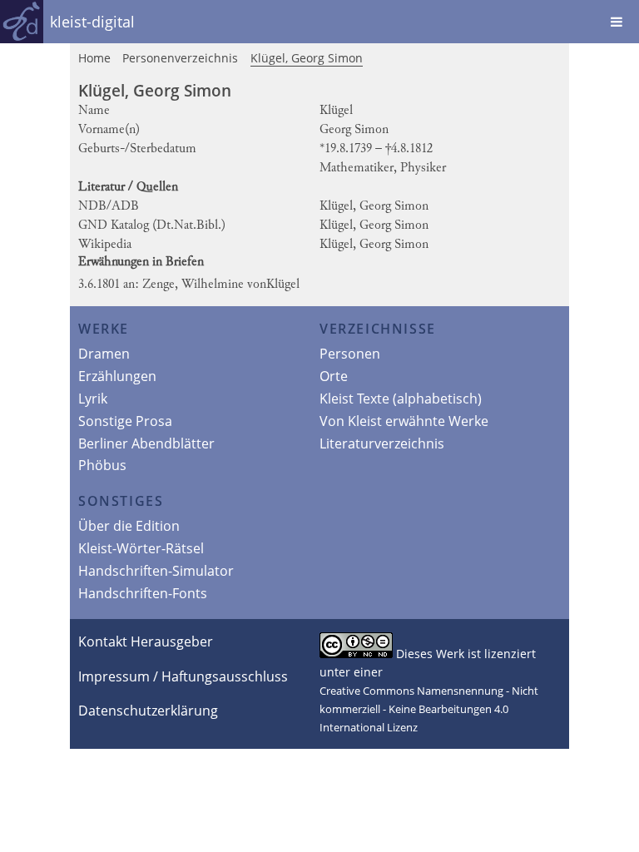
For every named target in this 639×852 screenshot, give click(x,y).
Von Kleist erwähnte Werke (404, 421)
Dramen (104, 353)
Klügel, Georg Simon (306, 58)
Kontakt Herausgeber (145, 641)
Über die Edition (129, 526)
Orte (334, 376)
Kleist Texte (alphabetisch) (401, 398)
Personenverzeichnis (180, 58)
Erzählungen (117, 376)
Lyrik (92, 398)
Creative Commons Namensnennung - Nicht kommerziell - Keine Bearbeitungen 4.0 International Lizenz (429, 709)
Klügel (284, 284)
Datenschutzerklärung (148, 710)
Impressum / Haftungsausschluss (183, 676)
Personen (350, 353)
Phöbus (102, 465)
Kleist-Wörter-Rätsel (141, 548)
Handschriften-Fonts (142, 593)
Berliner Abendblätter (146, 443)
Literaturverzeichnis (382, 443)
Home (94, 58)
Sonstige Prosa (125, 421)
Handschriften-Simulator (156, 571)
